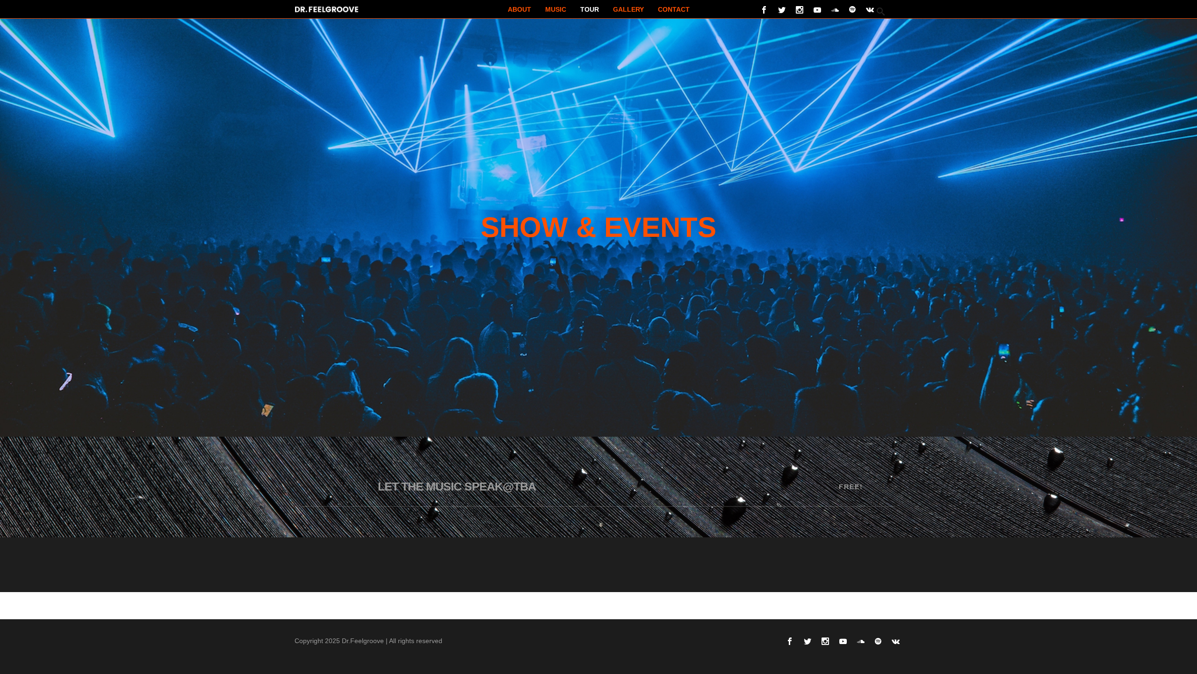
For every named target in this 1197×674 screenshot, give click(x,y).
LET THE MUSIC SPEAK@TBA (457, 486)
